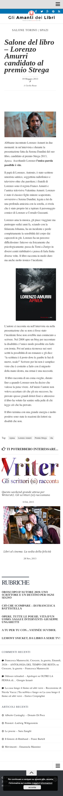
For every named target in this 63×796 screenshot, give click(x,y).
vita (51, 437)
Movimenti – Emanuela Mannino (23, 746)
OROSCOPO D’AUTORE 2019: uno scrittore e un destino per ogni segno (28, 595)
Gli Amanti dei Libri (31, 15)
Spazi (44, 30)
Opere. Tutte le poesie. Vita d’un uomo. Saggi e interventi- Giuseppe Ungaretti (30, 619)
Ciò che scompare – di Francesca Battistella (28, 607)
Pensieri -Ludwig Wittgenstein (21, 723)
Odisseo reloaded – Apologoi (21, 676)
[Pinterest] (53, 11)
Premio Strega (41, 437)
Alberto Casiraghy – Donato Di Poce (25, 715)
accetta (32, 787)
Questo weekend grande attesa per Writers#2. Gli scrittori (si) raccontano (26, 493)
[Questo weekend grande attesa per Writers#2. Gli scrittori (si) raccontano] (30, 471)
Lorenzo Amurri (24, 437)
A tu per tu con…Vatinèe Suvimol (29, 630)
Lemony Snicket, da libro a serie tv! (31, 638)
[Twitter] (42, 11)
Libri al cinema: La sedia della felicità (27, 551)
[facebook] (36, 11)
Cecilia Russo (31, 85)
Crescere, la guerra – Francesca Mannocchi (25, 668)
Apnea (12, 437)
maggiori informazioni (42, 783)
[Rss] (59, 11)
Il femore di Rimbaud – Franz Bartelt (25, 738)
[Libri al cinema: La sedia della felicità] (32, 525)
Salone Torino (24, 30)
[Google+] (47, 11)
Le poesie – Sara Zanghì (18, 731)
